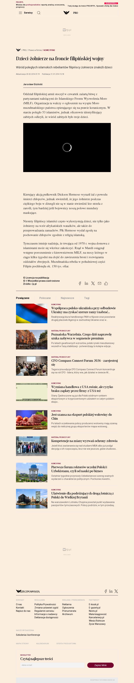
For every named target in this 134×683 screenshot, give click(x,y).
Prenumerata (69, 611)
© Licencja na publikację (36, 277)
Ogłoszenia (68, 607)
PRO (75, 13)
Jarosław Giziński (32, 84)
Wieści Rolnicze (97, 620)
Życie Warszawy (97, 624)
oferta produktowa (66, 644)
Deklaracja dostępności (46, 617)
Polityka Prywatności (45, 604)
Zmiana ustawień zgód (46, 607)
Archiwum (67, 614)
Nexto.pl (93, 611)
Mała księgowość (98, 614)
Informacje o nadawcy (45, 614)
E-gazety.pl (94, 607)
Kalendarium (42, 644)
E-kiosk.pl (94, 604)
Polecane (45, 298)
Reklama (66, 604)
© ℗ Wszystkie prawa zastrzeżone (41, 281)
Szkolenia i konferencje (28, 635)
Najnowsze (67, 298)
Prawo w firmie (35, 50)
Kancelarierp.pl (96, 617)
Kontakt (20, 607)
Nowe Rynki (49, 50)
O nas (19, 604)
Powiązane (22, 298)
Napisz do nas (23, 611)
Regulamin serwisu (44, 611)
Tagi (86, 298)
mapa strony (22, 644)
